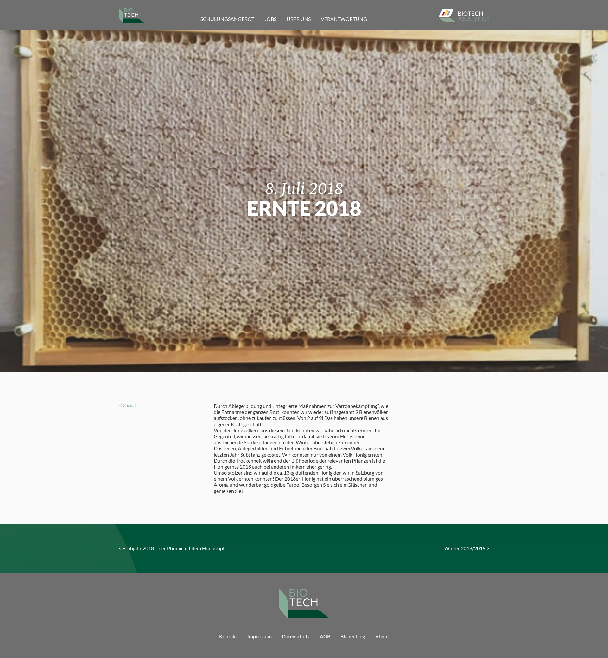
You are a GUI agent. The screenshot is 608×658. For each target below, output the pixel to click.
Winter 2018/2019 (464, 548)
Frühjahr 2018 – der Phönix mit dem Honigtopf (174, 548)
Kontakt (228, 636)
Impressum (259, 636)
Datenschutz (296, 636)
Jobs (270, 19)
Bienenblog (352, 636)
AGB (325, 636)
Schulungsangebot (227, 19)
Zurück (130, 405)
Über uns (299, 19)
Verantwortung (344, 19)
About (382, 636)
